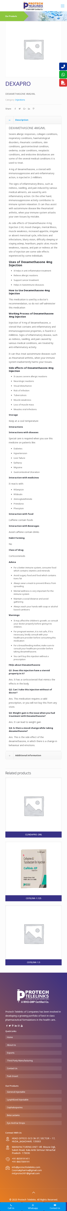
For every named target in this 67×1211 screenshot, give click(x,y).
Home (10, 1037)
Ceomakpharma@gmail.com (27, 1170)
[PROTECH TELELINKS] (33, 6)
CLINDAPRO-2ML (33, 834)
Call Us (11, 1208)
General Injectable (16, 1091)
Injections (20, 99)
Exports (10, 1052)
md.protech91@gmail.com (26, 1173)
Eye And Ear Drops (16, 1122)
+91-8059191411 (21, 1158)
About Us (11, 1044)
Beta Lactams (13, 1115)
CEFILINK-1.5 (33, 962)
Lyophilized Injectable (17, 1099)
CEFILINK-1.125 (33, 898)
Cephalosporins (15, 1107)
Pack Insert (12, 1076)
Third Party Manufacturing (20, 1060)
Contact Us (12, 1068)
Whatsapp (33, 1208)
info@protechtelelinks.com (26, 1167)
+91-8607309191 (21, 1161)
